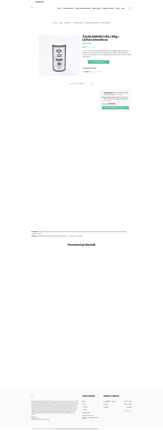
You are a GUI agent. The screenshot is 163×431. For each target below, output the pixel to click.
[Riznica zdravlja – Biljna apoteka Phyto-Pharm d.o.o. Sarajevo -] (41, 8)
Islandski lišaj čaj (42, 236)
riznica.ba (55, 428)
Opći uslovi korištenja (73, 428)
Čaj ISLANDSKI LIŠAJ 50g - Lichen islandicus (116, 93)
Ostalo (117, 8)
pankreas (54, 236)
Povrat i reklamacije (93, 428)
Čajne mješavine (68, 8)
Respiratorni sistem (87, 231)
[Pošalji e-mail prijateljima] (100, 72)
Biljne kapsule (96, 8)
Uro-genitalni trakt (120, 231)
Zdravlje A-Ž (67, 23)
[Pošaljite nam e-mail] (127, 411)
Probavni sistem (78, 23)
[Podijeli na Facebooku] (94, 71)
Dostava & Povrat (90, 68)
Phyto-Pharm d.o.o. (88, 415)
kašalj (49, 236)
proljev (60, 236)
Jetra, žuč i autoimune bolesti (61, 231)
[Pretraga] (130, 8)
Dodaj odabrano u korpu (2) (115, 107)
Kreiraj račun (86, 412)
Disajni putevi (47, 231)
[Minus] (87, 63)
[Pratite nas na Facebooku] (124, 411)
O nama (84, 407)
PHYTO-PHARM (91, 47)
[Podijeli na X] (91, 71)
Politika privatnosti (62, 428)
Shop (60, 23)
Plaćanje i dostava (83, 428)
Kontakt (84, 410)
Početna (55, 23)
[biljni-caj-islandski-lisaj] (59, 55)
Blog (122, 8)
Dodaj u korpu (98, 62)
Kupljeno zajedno (77, 83)
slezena (64, 236)
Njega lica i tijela (108, 8)
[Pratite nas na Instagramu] (131, 411)
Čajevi (59, 8)
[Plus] (87, 61)
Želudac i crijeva (36, 234)
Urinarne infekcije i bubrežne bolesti (104, 231)
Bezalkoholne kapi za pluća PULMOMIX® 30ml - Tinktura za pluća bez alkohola (116, 99)
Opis (92, 83)
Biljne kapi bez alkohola (83, 8)
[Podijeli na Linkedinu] (97, 71)
